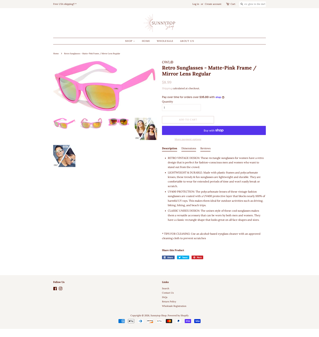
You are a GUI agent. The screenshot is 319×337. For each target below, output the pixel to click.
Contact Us (168, 292)
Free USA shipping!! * (64, 3)
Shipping (167, 88)
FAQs (164, 297)
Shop (129, 40)
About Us (187, 40)
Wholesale (165, 40)
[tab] (169, 148)
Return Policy (169, 301)
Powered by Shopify (178, 315)
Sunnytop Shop (158, 315)
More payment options (188, 139)
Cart (233, 3)
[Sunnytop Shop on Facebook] (55, 289)
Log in (195, 3)
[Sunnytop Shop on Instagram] (60, 289)
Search (165, 288)
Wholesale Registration (174, 305)
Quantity (167, 101)
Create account (213, 3)
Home (146, 40)
